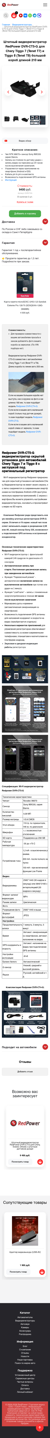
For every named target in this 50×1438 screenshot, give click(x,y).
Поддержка (25, 1370)
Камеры (25, 1327)
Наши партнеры (25, 1359)
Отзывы (25, 1353)
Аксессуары (25, 1330)
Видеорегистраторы (22, 24)
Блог (25, 1346)
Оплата (25, 1385)
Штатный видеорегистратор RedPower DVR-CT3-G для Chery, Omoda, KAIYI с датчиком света (25, 1144)
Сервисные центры (25, 1378)
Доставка (25, 1388)
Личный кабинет (25, 1392)
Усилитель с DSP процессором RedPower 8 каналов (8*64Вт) (25, 1253)
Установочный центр (25, 1375)
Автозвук (25, 1324)
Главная (6, 24)
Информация (25, 1341)
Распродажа (25, 1334)
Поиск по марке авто (25, 1363)
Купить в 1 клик (25, 202)
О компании (25, 1349)
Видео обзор (25, 140)
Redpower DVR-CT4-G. (27, 406)
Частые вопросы (25, 1381)
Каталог (25, 1312)
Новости (25, 1356)
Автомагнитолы (25, 1317)
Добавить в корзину (25, 214)
